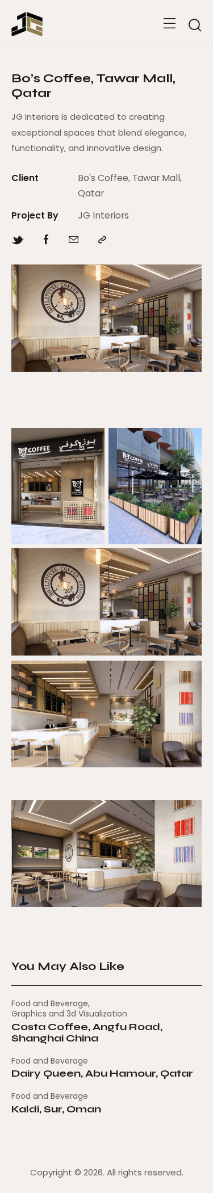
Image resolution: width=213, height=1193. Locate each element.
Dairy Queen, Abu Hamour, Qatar (102, 1073)
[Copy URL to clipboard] (102, 240)
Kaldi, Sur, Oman (56, 1109)
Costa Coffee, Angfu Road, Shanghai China (86, 1033)
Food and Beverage (49, 1003)
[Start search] (194, 25)
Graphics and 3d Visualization (69, 1014)
